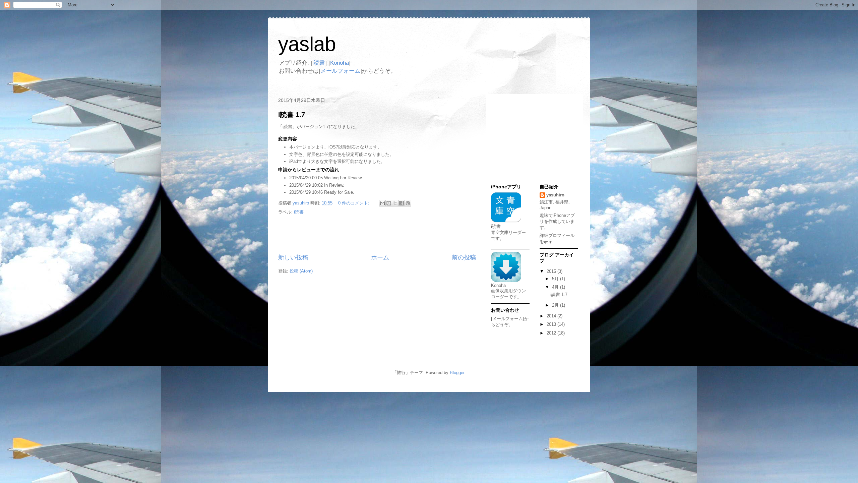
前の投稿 (464, 257)
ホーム (380, 257)
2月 (556, 305)
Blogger (457, 372)
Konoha (339, 63)
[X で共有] (395, 203)
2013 (552, 324)
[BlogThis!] (388, 203)
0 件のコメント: (354, 202)
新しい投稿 (293, 257)
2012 (552, 333)
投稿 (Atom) (301, 271)
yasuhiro (555, 194)
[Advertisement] (377, 235)
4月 (556, 287)
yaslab (307, 44)
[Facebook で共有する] (401, 203)
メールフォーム (340, 71)
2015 (552, 271)
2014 (552, 315)
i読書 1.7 (291, 114)
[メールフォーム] (507, 318)
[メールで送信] (382, 203)
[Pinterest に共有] (408, 203)
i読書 (318, 63)
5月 (556, 278)
